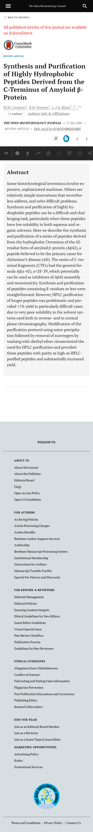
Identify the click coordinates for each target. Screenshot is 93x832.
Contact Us (73, 823)
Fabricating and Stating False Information (42, 681)
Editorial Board (24, 480)
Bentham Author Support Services (37, 539)
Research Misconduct (28, 707)
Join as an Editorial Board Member (36, 727)
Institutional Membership (31, 558)
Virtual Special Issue (28, 629)
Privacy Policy (53, 823)
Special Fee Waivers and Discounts (37, 577)
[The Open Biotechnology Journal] (46, 796)
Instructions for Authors (30, 564)
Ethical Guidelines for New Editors (37, 616)
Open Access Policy (27, 493)
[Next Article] (87, 139)
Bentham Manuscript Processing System (40, 551)
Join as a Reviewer (26, 733)
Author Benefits (24, 532)
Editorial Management (29, 597)
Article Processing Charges (32, 526)
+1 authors (15, 113)
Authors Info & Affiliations (49, 113)
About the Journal (26, 467)
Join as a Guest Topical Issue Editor (37, 739)
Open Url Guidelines (27, 499)
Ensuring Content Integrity (32, 610)
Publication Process (27, 642)
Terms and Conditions (25, 823)
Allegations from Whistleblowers (36, 668)
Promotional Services (28, 767)
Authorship (21, 545)
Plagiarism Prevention (28, 687)
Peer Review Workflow (29, 635)
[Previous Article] (77, 139)
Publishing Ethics (25, 700)
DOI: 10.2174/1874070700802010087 (57, 129)
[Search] (84, 6)
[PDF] (66, 138)
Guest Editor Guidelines (30, 623)
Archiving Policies (26, 519)
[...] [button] (54, 107)
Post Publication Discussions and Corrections (44, 694)
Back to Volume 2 (19, 17)
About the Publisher (27, 474)
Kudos (18, 760)
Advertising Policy (26, 754)
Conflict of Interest (27, 675)
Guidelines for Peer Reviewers (34, 648)
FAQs (17, 487)
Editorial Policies (25, 603)
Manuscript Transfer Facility (33, 571)
